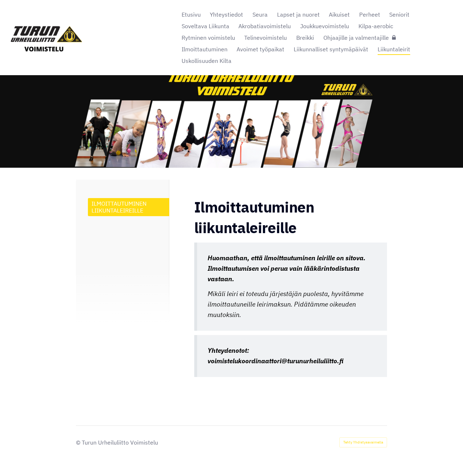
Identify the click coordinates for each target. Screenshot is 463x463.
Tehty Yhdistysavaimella (363, 442)
